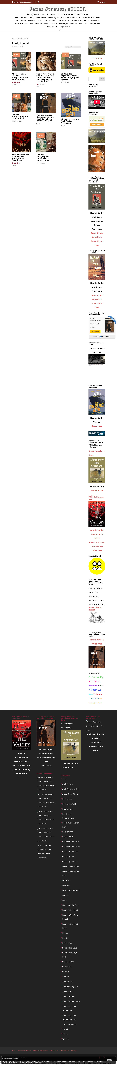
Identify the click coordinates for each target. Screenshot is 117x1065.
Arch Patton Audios (70, 789)
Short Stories (20, 24)
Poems (52, 21)
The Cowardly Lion (70, 986)
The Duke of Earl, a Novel (89, 24)
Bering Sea (67, 799)
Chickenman (67, 832)
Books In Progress (79, 21)
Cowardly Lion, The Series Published (63, 18)
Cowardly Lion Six (69, 851)
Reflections (67, 943)
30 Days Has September (40, 1051)
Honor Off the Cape (70, 905)
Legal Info (64, 27)
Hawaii (100, 685)
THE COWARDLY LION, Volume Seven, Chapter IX (46, 785)
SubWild (65, 971)
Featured (66, 885)
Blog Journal (67, 809)
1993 (64, 779)
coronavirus (92, 686)
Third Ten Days (69, 996)
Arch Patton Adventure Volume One (96, 498)
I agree (109, 1060)
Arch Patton (62, 21)
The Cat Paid (67, 981)
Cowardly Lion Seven (71, 846)
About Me (51, 15)
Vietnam (97, 694)
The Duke (66, 991)
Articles (94, 21)
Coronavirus (67, 837)
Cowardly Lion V (69, 856)
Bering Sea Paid (69, 804)
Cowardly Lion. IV (69, 861)
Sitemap (73, 1051)
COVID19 (95, 698)
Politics (65, 938)
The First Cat (52, 27)
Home (14, 38)
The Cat (65, 976)
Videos (65, 1034)
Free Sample (95, 323)
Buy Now (96, 331)
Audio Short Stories (70, 794)
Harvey (65, 895)
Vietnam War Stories (24, 1051)
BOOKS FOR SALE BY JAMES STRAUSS (72, 15)
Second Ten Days (69, 948)
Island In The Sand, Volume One (63, 24)
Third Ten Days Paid (71, 1001)
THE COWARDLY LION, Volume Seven (30, 18)
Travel (65, 1029)
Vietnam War (95, 689)
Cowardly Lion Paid (70, 841)
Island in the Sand (70, 910)
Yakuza (65, 1039)
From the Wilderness (71, 890)
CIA (90, 698)
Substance (66, 966)
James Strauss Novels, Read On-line (30, 21)
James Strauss (44, 777)
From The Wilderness (91, 18)
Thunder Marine (69, 1024)
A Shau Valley (95, 677)
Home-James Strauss (35, 15)
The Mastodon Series (39, 24)
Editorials (66, 880)
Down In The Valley (70, 866)
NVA (90, 694)
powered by (95, 336)
